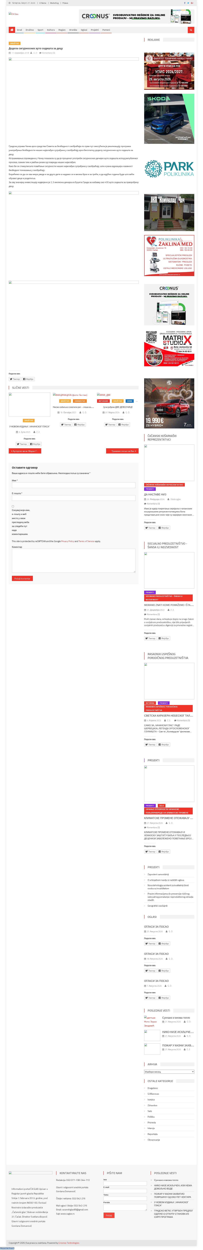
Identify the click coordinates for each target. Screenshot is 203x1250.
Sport (40, 29)
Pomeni (106, 29)
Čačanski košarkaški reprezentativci (162, 438)
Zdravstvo (80, 400)
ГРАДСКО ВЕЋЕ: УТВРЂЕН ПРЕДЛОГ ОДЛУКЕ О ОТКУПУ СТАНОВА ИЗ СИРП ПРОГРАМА (173, 1214)
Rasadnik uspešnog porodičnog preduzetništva (168, 656)
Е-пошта (17, 493)
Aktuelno (103, 400)
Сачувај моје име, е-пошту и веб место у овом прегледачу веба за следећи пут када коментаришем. (21, 522)
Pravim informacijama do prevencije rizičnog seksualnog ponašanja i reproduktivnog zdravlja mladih (170, 897)
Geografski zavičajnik (158, 905)
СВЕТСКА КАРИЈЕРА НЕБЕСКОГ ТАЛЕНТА (170, 716)
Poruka (106, 1202)
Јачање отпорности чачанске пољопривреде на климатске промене (167, 811)
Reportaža (152, 1134)
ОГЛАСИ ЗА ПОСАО (156, 927)
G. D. (35, 52)
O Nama (42, 2)
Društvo (30, 29)
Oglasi (84, 29)
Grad (19, 29)
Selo (161, 805)
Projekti (95, 29)
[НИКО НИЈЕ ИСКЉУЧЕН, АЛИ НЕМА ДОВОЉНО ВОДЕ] (152, 1035)
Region (62, 29)
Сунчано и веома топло (176, 1018)
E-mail (106, 1187)
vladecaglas (175, 499)
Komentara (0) (48, 52)
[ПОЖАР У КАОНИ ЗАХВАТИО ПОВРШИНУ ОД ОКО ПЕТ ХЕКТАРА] (152, 1048)
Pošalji (109, 1215)
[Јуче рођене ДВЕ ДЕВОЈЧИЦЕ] (118, 395)
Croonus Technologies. (69, 1242)
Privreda (152, 1122)
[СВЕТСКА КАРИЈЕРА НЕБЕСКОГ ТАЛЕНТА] (169, 681)
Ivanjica (151, 1099)
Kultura (51, 29)
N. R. (189, 1036)
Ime (105, 1180)
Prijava (65, 2)
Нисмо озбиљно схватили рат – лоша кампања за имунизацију (82, 407)
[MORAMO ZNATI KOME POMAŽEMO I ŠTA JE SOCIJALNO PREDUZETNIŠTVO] (169, 570)
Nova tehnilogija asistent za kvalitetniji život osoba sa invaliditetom (168, 887)
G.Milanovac (153, 1093)
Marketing (54, 2)
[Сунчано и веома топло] (152, 1022)
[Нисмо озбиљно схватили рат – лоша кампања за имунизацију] (74, 395)
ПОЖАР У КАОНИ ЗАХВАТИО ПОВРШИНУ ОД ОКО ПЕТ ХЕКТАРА (172, 1195)
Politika (151, 1116)
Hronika (73, 29)
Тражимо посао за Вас (122, 451)
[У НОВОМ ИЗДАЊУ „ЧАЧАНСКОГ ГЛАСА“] (29, 404)
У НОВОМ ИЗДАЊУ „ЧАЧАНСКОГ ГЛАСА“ (29, 426)
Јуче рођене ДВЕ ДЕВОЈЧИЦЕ (118, 407)
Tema (105, 1195)
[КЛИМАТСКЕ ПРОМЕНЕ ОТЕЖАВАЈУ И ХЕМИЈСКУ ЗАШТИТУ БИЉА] (169, 783)
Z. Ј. (38, 432)
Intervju (150, 703)
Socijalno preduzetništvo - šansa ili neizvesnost (167, 545)
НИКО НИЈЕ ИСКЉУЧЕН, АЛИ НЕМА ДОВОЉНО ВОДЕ (173, 1187)
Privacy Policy (67, 541)
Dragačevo (153, 1088)
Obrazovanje (154, 1139)
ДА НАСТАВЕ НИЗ (155, 494)
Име (15, 480)
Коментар (17, 546)
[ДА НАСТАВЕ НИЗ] (169, 462)
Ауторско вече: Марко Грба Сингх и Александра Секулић (27, 451)
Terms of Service (87, 541)
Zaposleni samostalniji (158, 874)
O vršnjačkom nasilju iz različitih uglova (166, 880)
